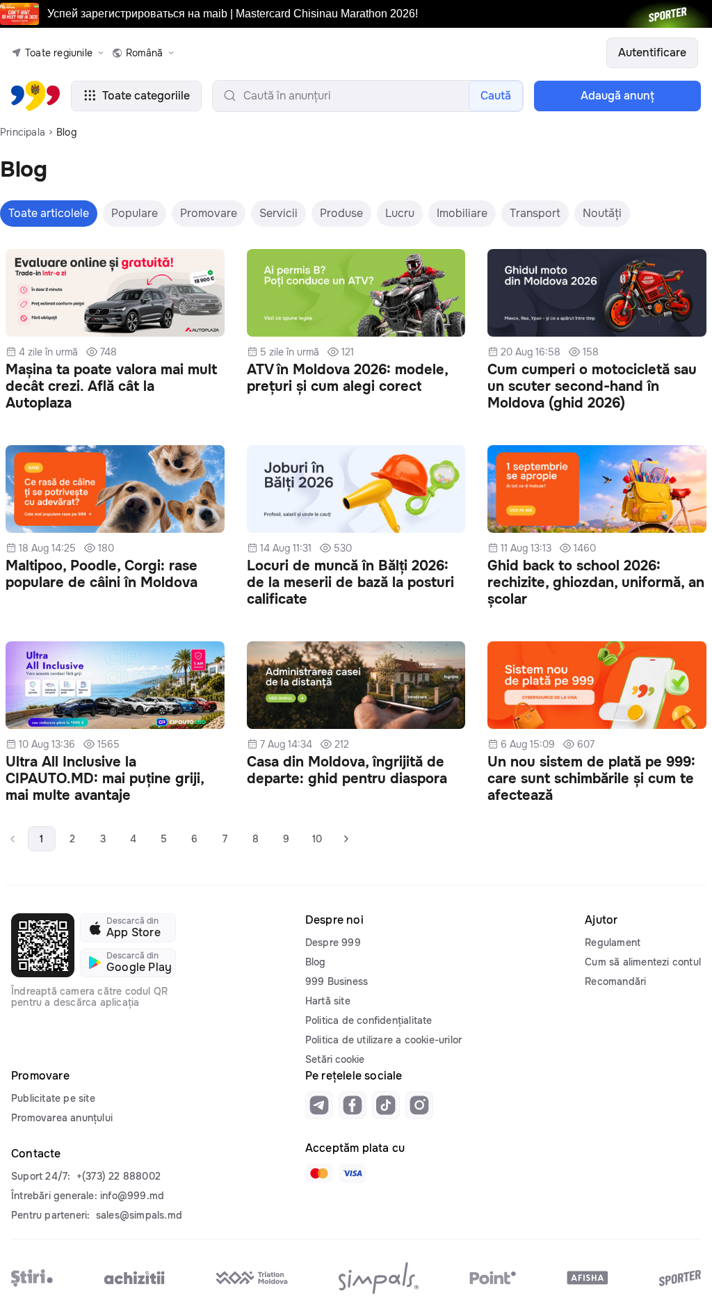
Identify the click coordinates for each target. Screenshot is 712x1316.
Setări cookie (334, 1059)
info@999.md (132, 1195)
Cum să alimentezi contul (643, 962)
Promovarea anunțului (62, 1117)
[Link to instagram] (419, 1105)
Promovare (208, 213)
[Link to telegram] (319, 1105)
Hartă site (327, 1000)
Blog (315, 962)
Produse (341, 213)
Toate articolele (48, 213)
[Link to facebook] (352, 1105)
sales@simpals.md (139, 1215)
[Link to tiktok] (386, 1105)
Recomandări (615, 981)
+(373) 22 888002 (118, 1176)
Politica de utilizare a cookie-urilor (383, 1039)
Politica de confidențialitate (368, 1020)
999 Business (336, 981)
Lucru (399, 213)
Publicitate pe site (53, 1098)
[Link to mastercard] (319, 1173)
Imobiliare (462, 213)
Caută (495, 95)
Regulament (612, 942)
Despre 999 (333, 942)
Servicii (278, 213)
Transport (535, 213)
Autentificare (652, 52)
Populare (134, 213)
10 (317, 839)
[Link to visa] (352, 1173)
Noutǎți (602, 213)
